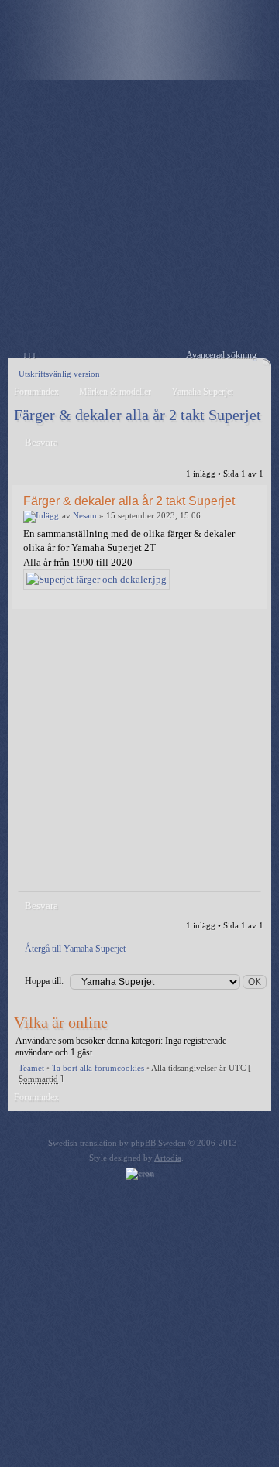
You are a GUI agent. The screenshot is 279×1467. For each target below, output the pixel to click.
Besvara (41, 442)
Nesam (85, 515)
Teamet (31, 1067)
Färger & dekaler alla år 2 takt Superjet (137, 414)
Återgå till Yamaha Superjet (75, 948)
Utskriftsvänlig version (59, 373)
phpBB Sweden (158, 1142)
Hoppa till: (44, 981)
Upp (251, 597)
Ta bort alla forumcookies (98, 1067)
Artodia (167, 1157)
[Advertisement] (139, 219)
